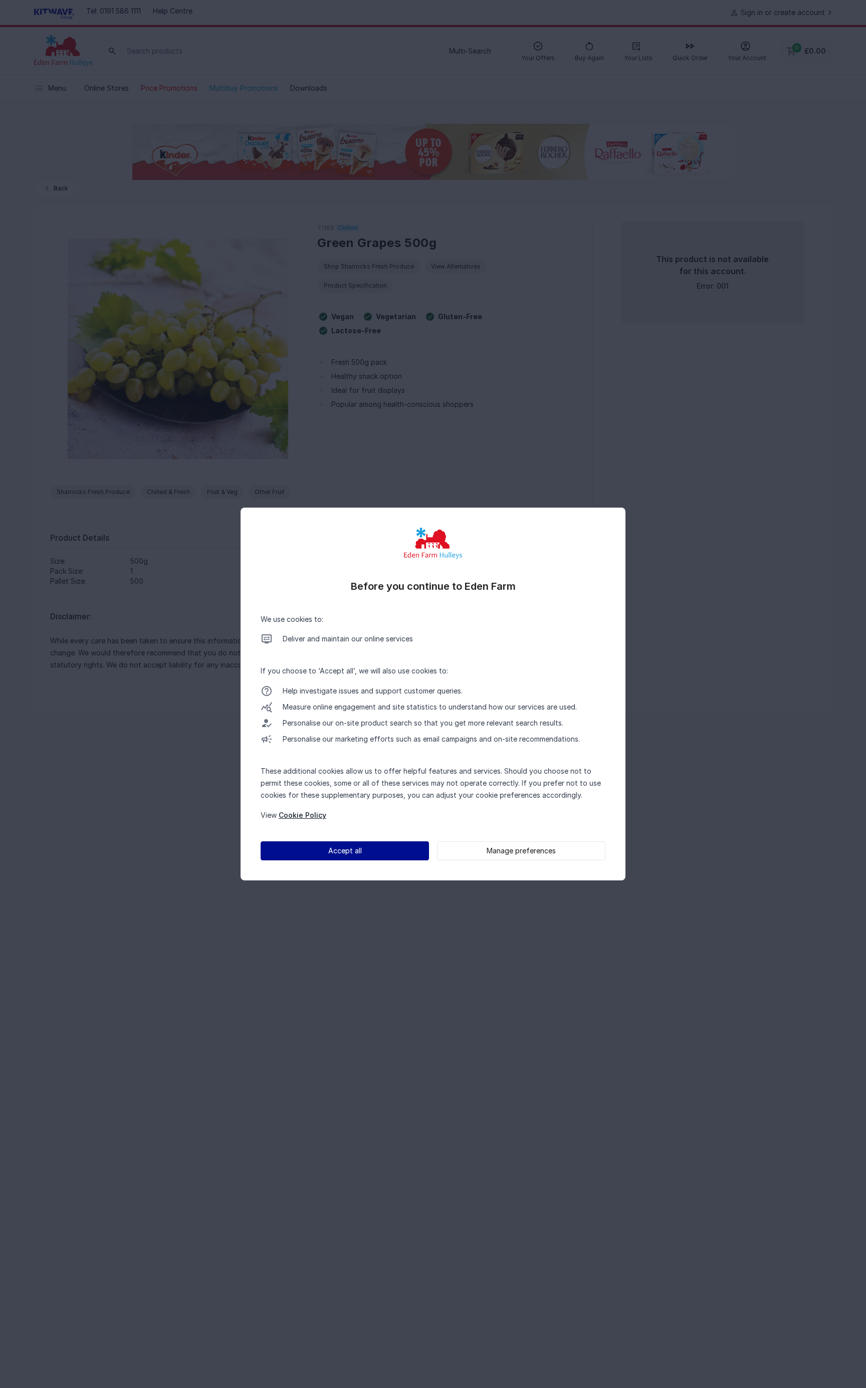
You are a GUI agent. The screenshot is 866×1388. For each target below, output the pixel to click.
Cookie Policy (302, 815)
